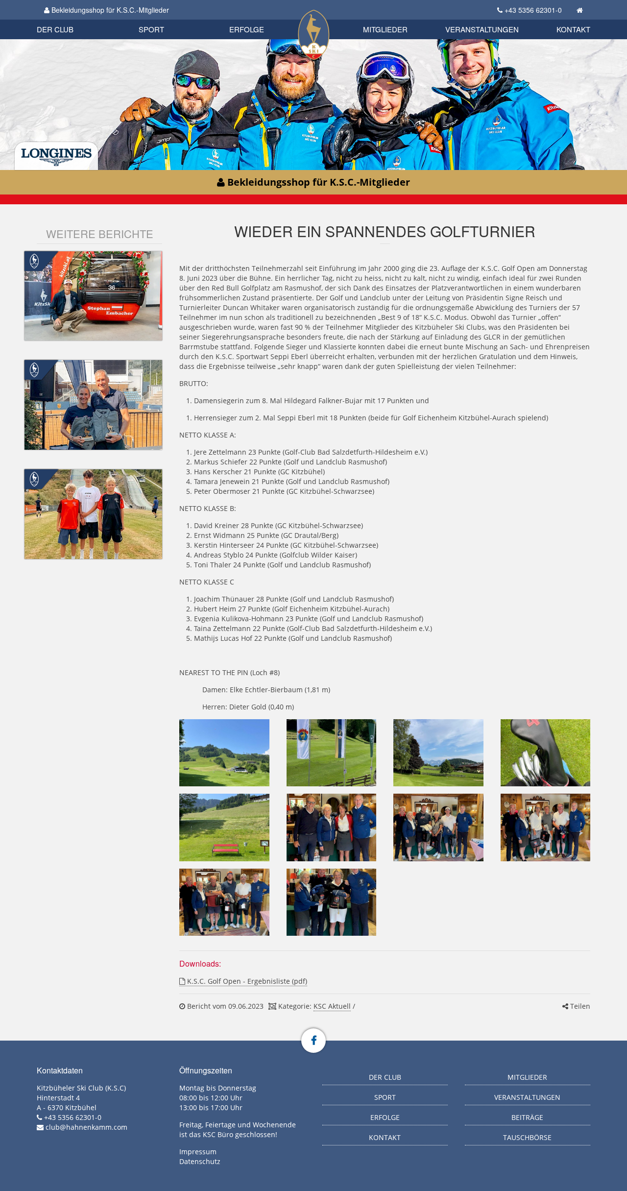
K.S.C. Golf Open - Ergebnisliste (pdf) (246, 981)
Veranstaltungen (482, 29)
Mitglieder (385, 29)
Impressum (198, 1151)
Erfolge (246, 29)
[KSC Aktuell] (34, 260)
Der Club (55, 29)
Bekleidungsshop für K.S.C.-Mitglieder (109, 10)
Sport (151, 29)
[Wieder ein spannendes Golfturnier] (224, 753)
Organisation (65, 19)
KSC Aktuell (332, 1006)
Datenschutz (199, 1161)
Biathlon (71, 18)
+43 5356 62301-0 (533, 10)
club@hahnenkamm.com (86, 1127)
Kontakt (573, 29)
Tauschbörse (527, 1137)
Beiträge (527, 1117)
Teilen (579, 1006)
